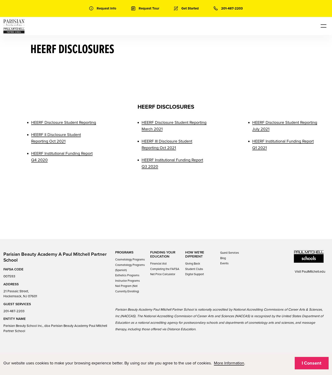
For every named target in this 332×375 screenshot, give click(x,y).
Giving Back (192, 263)
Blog (223, 258)
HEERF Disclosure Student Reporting (63, 122)
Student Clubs (194, 269)
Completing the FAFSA (164, 269)
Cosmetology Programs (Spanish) (130, 267)
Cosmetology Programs (130, 259)
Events (224, 263)
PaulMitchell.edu (313, 272)
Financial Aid (158, 263)
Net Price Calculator (162, 274)
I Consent (311, 363)
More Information (229, 363)
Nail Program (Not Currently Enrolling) (127, 288)
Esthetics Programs (127, 275)
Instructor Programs (127, 281)
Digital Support (194, 274)
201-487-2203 (13, 311)
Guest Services (229, 253)
